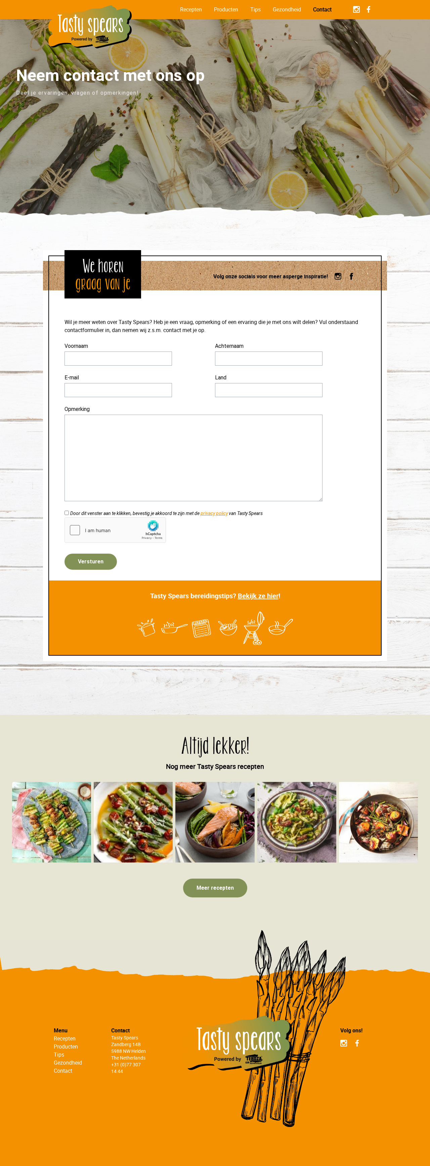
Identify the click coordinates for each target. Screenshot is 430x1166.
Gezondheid (287, 9)
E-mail (71, 377)
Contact (322, 9)
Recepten (191, 9)
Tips (255, 9)
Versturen (90, 561)
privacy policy (214, 513)
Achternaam (229, 346)
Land (220, 377)
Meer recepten (215, 888)
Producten (226, 9)
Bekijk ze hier (258, 595)
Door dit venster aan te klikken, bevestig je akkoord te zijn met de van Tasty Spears (166, 513)
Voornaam (76, 346)
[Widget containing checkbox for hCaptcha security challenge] (115, 530)
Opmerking (77, 409)
